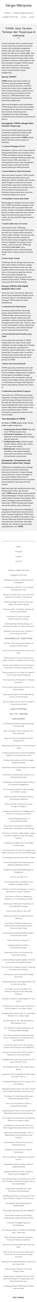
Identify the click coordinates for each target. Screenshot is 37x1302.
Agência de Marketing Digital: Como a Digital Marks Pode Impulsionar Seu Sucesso (18, 1135)
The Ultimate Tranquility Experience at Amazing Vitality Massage (18, 1029)
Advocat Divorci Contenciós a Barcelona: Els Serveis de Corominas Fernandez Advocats (18, 1254)
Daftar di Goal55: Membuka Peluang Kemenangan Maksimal (18, 798)
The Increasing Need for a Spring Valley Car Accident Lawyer (18, 790)
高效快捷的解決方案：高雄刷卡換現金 (18, 638)
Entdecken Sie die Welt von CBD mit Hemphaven (18, 1151)
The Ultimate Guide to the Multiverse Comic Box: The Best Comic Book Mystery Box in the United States (18, 1181)
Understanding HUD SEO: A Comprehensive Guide (18, 946)
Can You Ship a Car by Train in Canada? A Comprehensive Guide (18, 703)
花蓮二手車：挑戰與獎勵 (18, 714)
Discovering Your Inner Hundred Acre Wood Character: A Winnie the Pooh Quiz (18, 659)
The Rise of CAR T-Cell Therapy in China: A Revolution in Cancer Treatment (18, 890)
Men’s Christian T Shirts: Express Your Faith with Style (18, 732)
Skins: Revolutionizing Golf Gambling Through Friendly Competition (18, 1238)
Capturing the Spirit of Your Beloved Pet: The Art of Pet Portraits (18, 695)
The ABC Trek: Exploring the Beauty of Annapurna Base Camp (18, 644)
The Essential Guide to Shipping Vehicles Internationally (18, 725)
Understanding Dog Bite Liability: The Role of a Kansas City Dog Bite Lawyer (18, 961)
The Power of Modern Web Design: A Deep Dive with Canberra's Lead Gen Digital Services (18, 835)
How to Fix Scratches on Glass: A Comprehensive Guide (18, 1104)
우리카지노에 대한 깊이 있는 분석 (18, 911)
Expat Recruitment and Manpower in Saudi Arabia (18, 768)
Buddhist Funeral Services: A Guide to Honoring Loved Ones (18, 632)
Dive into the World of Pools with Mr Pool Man (18, 652)
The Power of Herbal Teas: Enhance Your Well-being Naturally (18, 776)
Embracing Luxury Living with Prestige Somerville (18, 975)
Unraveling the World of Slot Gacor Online (18, 858)
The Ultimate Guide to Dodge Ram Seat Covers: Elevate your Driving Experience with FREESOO (18, 1037)
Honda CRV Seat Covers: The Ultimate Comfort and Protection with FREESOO (18, 1046)
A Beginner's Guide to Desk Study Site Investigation (18, 581)
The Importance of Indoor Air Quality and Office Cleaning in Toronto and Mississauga (18, 851)
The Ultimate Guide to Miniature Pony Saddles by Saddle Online (18, 883)
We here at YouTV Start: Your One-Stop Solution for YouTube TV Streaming (18, 596)
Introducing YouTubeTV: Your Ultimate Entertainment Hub (18, 588)
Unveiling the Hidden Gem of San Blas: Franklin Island (18, 844)
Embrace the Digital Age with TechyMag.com (18, 1224)
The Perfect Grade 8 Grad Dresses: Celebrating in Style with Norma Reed (18, 1216)
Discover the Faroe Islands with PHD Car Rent (18, 1246)
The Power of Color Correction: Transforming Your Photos (18, 618)
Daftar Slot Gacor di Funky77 (18, 940)
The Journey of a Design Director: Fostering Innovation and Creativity (18, 968)
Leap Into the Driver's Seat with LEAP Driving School (18, 739)
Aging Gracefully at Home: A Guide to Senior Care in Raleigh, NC (18, 1173)
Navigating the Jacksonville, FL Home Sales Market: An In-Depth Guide (18, 1014)
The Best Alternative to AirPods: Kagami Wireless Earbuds (18, 761)
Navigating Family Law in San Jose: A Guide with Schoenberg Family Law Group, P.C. (18, 1090)
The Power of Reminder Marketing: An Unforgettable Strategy (19, 905)
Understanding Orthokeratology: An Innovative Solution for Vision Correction (18, 625)
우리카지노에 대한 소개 (18, 877)
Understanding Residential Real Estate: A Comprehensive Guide (18, 934)
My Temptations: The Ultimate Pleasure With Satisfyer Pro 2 (18, 1022)
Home (18, 547)
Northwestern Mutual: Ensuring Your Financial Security (18, 1143)
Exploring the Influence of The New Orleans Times (18, 1270)
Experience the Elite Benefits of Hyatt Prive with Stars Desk (18, 1263)
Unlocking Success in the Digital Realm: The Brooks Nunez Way (18, 983)
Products (7, 13)
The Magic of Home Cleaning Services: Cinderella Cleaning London (18, 1097)
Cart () (31, 17)
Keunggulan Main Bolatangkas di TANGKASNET (18, 1204)
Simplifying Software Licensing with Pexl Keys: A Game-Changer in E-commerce (18, 1197)
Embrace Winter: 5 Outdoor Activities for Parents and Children (18, 610)
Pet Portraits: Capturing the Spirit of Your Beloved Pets (18, 688)
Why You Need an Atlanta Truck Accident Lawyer (19, 1158)
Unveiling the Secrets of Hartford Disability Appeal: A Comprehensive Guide (18, 754)
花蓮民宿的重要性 (18, 719)
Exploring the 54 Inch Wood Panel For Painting (18, 917)
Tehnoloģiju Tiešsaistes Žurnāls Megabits (18, 1211)
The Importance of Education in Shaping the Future (18, 681)
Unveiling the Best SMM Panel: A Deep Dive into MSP (18, 1287)
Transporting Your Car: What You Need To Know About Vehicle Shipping (18, 674)
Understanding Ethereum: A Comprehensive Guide (18, 820)
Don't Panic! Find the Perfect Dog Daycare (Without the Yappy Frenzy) (18, 1119)
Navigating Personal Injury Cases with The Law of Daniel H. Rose (18, 1061)
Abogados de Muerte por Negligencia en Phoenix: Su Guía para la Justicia (18, 812)
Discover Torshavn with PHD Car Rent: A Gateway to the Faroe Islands (18, 1053)
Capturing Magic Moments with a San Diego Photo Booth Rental (18, 603)
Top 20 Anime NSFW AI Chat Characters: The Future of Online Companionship (18, 666)
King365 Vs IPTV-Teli (10, 17)
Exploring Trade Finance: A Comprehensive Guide (18, 747)
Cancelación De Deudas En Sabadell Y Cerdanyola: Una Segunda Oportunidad (18, 827)
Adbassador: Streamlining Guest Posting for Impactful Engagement (18, 783)
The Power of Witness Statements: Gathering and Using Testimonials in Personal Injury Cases (18, 925)
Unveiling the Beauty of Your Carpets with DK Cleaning (18, 1083)
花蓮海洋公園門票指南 (18, 709)
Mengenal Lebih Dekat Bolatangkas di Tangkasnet (18, 871)
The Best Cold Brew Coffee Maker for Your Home (18, 1000)
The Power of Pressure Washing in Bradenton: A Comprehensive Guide (18, 898)
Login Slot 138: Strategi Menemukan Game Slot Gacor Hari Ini (18, 1075)
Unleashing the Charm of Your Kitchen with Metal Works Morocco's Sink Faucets (18, 1112)
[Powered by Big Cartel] (18, 1297)
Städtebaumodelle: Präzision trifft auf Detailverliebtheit (18, 1165)
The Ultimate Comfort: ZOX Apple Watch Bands (18, 1068)
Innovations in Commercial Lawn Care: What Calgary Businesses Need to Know (18, 1126)
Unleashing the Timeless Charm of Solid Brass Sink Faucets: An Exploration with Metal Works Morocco (18, 1278)
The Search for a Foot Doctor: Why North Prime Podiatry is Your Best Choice (18, 1007)
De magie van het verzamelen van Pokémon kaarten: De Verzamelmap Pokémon (18, 991)
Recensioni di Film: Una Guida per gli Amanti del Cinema (18, 954)
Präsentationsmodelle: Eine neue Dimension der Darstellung (18, 1190)
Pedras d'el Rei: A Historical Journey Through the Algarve (18, 805)
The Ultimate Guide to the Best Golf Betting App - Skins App (18, 1231)
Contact (23, 17)
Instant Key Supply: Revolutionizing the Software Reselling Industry (18, 863)
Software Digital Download (23, 13)
